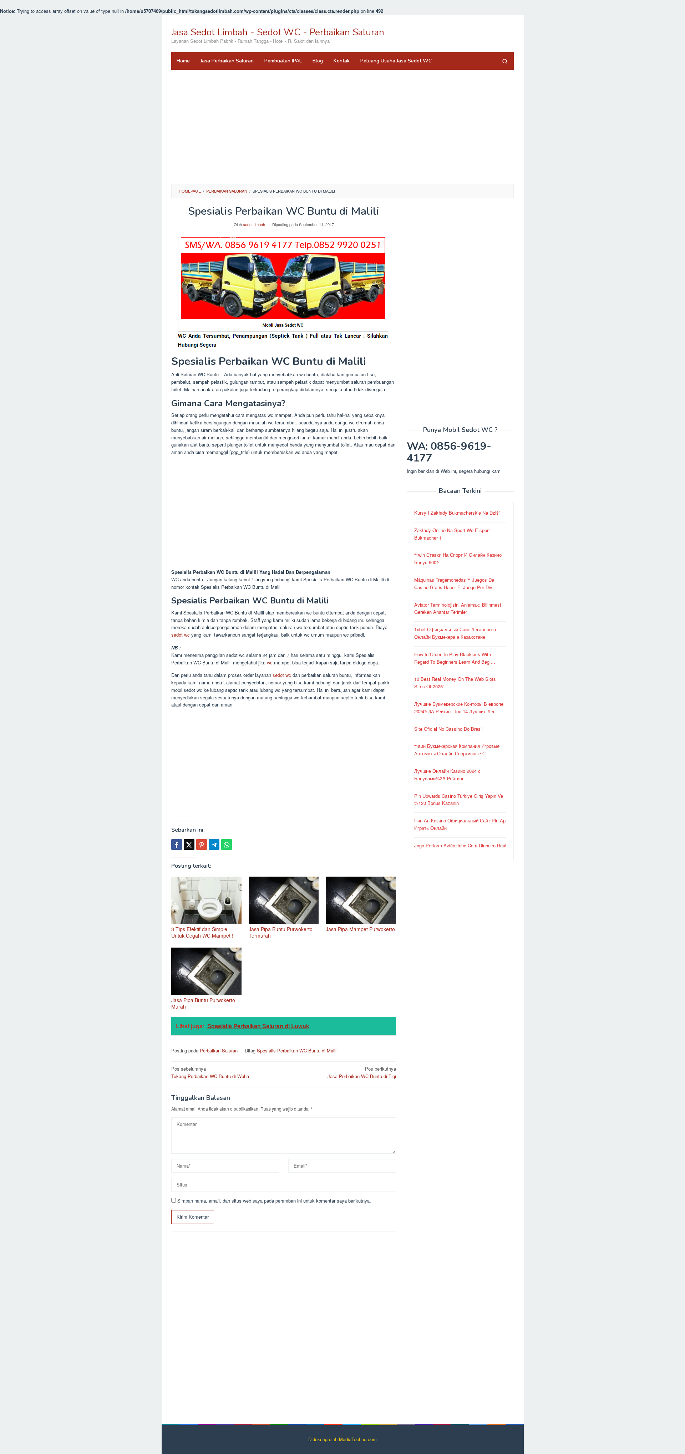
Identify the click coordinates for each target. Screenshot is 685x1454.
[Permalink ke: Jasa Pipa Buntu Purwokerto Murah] (206, 971)
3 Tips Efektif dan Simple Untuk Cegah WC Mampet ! (202, 932)
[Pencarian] (505, 61)
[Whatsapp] (226, 844)
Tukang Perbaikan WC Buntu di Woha (210, 1072)
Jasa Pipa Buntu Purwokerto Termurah (281, 932)
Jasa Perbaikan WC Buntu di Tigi (362, 1072)
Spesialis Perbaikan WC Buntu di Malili (297, 1050)
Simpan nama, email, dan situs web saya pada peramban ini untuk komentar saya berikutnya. (274, 1200)
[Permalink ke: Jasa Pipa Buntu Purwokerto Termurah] (284, 900)
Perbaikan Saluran (219, 1050)
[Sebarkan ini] (176, 844)
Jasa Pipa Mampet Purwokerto (360, 929)
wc (270, 662)
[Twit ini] (189, 844)
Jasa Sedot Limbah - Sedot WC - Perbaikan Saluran (277, 32)
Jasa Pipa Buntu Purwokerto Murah (203, 1003)
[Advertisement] (342, 127)
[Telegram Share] (214, 844)
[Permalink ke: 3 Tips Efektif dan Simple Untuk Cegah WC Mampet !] (206, 900)
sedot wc (180, 634)
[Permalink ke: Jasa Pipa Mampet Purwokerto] (361, 900)
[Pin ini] (201, 844)
